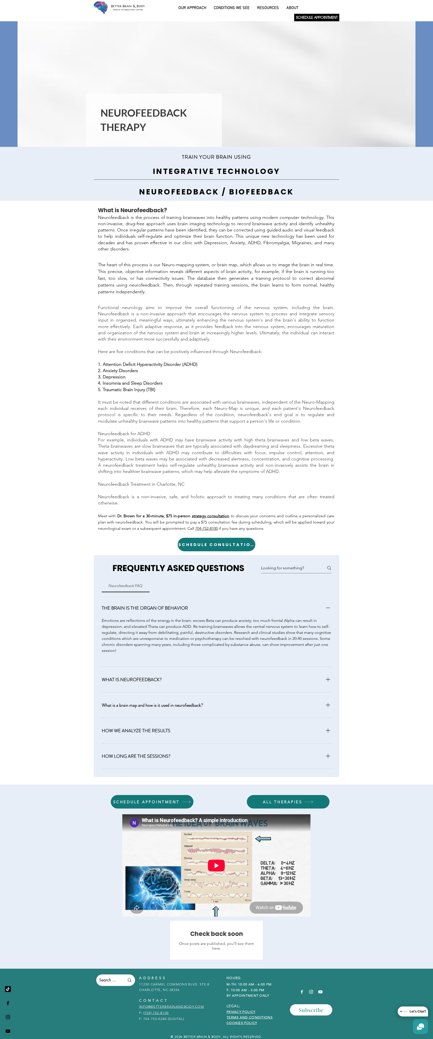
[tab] (126, 585)
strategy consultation (210, 515)
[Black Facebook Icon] (8, 1003)
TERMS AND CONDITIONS (250, 1017)
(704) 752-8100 (156, 1013)
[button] (311, 1009)
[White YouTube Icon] (320, 991)
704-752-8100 (206, 528)
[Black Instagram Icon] (8, 1017)
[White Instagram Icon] (311, 991)
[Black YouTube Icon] (8, 1031)
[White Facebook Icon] (301, 991)
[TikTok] (8, 989)
